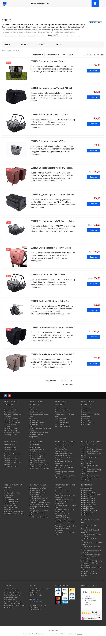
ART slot (32, 408)
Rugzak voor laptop (10, 430)
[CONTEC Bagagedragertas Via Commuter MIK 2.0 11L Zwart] (16, 203)
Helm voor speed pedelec (38, 498)
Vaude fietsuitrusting (62, 514)
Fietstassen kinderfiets (11, 420)
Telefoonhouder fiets (62, 465)
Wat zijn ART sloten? (87, 571)
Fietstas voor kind (10, 503)
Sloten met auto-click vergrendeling (36, 436)
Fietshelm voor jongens (37, 456)
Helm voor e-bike (35, 496)
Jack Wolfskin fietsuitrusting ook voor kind (64, 510)
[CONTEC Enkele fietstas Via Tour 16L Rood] (16, 256)
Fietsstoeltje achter (10, 448)
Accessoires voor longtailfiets (65, 476)
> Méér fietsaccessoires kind (14, 514)
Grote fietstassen (10, 424)
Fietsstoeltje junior (10, 466)
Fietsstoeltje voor (10, 450)
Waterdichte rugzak (10, 428)
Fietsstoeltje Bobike (10, 458)
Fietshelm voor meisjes (37, 454)
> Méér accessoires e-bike (38, 517)
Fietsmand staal (60, 418)
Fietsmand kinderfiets (62, 410)
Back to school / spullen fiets (13, 511)
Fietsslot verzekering (36, 422)
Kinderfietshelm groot (37, 460)
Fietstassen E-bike (10, 408)
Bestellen (93, 70)
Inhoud (42, 44)
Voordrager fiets (60, 447)
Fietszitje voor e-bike (36, 494)
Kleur (7, 44)
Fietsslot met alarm (36, 412)
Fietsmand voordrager (62, 422)
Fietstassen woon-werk (12, 422)
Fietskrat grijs (85, 424)
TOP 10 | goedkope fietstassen (91, 449)
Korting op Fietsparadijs (63, 455)
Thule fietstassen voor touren (65, 499)
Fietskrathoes (85, 412)
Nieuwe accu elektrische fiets (39, 502)
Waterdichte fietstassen (12, 433)
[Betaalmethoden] (58, 590)
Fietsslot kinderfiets (36, 424)
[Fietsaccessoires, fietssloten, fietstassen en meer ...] (40, 3)
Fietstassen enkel (10, 410)
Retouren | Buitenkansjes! (64, 445)
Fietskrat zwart (86, 408)
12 (63, 54)
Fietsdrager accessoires (89, 513)
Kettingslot (33, 410)
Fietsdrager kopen (87, 515)
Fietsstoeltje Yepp (10, 460)
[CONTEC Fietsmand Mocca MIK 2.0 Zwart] (16, 123)
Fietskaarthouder (61, 451)
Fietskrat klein (85, 416)
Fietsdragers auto (87, 490)
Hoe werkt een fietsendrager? (91, 555)
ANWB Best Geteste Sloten (38, 433)
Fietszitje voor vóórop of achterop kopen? (89, 558)
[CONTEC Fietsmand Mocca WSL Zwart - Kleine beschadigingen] (16, 229)
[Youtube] (9, 395)
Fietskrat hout (85, 410)
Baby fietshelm (34, 452)
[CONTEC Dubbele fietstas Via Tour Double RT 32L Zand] (16, 362)
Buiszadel (7, 464)
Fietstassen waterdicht (11, 418)
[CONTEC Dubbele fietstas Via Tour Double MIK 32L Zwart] (16, 336)
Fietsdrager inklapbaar (88, 504)
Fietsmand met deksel (62, 426)
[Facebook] (5, 395)
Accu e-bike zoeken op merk (39, 504)
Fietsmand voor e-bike (37, 492)
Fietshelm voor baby (11, 501)
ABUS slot (32, 426)
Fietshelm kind (34, 448)
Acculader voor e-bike (37, 500)
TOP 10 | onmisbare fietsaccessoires (88, 462)
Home (4, 50)
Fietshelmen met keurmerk (39, 468)
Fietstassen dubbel (10, 412)
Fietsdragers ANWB (87, 509)
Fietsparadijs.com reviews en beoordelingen (91, 479)
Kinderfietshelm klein (36, 462)
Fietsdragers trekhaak (88, 492)
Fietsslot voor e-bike (36, 490)
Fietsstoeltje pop (9, 452)
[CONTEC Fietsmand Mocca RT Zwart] (16, 283)
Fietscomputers (60, 516)
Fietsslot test (33, 420)
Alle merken (37, 54)
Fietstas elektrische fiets (37, 488)
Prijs (57, 44)
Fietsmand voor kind (11, 507)
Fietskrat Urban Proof (88, 422)
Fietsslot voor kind (10, 505)
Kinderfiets (7, 491)
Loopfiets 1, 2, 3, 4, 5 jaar (12, 493)
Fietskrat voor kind (10, 509)
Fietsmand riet (60, 412)
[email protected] (35, 601)
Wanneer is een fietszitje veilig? (91, 561)
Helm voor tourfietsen (62, 518)
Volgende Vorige (98, 54)
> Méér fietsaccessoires (63, 478)
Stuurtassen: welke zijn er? (13, 414)
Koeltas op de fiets (10, 435)
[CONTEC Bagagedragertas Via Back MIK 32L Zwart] (16, 96)
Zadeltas (7, 426)
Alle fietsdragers (86, 488)
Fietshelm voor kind (11, 499)
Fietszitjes (7, 497)
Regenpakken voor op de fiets (65, 526)
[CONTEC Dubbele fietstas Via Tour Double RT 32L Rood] (16, 176)
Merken (10, 50)
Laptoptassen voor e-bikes (38, 511)
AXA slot (32, 418)
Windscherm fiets (61, 449)
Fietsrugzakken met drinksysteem (62, 529)
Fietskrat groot (86, 420)
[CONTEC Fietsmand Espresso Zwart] (16, 69)
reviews (79, 634)
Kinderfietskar (9, 495)
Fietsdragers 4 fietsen (88, 502)
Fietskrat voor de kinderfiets (90, 414)
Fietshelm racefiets (36, 458)
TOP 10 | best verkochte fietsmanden (89, 473)
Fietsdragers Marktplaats (89, 511)
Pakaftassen (8, 416)
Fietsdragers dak (86, 496)
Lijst (70, 54)
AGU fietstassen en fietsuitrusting (61, 502)
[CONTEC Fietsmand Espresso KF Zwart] (16, 149)
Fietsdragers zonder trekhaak (91, 494)
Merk (23, 44)
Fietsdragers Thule (87, 507)
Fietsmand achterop (62, 424)
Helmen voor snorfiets (37, 466)
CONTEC (17, 50)
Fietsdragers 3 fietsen (88, 500)
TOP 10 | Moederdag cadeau (91, 476)
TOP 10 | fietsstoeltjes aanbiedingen (88, 446)
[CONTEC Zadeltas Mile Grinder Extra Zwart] (16, 309)
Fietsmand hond (60, 408)
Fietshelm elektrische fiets (38, 464)
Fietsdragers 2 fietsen (88, 498)
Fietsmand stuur (60, 420)
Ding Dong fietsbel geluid (63, 453)
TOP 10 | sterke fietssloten (90, 451)
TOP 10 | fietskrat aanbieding (91, 470)
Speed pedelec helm (36, 450)
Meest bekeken (52, 54)
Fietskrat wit (85, 418)
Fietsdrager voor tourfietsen (64, 520)
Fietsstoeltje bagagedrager (13, 462)
